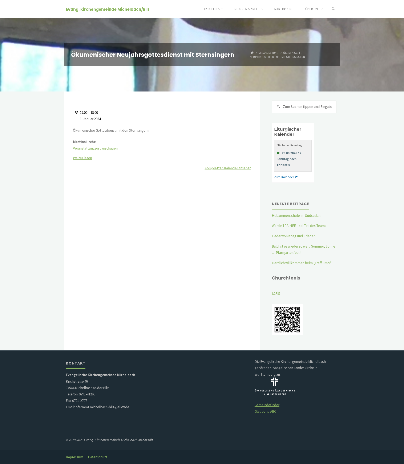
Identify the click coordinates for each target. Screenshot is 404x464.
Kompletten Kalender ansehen (228, 168)
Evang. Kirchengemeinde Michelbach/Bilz (108, 9)
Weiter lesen (82, 158)
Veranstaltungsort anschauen (95, 148)
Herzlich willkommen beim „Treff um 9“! (302, 263)
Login (276, 293)
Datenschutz (98, 457)
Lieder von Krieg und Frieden (293, 236)
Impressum (74, 457)
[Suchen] (333, 9)
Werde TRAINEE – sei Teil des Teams (299, 225)
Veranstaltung (268, 52)
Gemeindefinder (267, 405)
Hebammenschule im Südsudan (296, 215)
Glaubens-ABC (265, 411)
